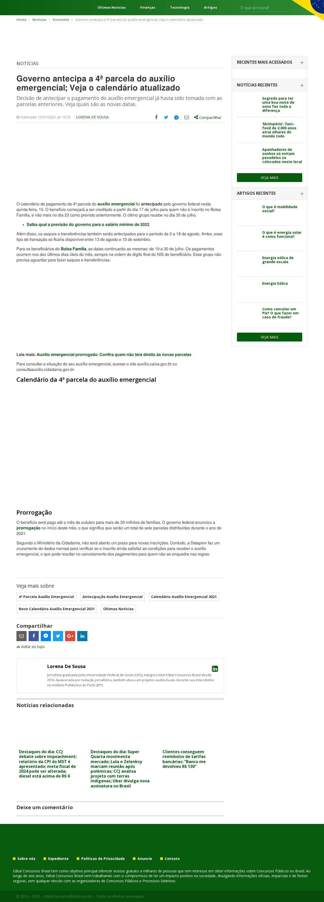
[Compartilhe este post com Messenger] (176, 117)
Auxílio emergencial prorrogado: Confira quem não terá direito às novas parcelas (114, 355)
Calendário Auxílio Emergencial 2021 (184, 596)
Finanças (147, 7)
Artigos (210, 7)
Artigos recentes (256, 193)
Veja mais (269, 177)
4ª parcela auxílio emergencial (46, 596)
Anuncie (144, 858)
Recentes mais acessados (264, 62)
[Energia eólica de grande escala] (247, 264)
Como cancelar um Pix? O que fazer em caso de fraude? (280, 312)
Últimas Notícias (118, 608)
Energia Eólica (275, 283)
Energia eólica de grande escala (278, 259)
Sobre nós (26, 858)
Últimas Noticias (111, 7)
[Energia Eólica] (247, 289)
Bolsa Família (73, 249)
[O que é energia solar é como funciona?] (247, 238)
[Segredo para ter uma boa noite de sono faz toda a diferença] (247, 104)
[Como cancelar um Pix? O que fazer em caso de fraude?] (247, 315)
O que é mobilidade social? (279, 208)
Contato (172, 858)
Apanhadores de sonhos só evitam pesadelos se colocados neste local (282, 155)
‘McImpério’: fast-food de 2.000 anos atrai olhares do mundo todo (279, 129)
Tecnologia (179, 7)
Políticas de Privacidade (103, 858)
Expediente (58, 858)
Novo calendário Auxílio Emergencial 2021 (57, 608)
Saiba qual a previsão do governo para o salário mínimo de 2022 (88, 225)
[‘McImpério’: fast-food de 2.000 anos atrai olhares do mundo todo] (247, 130)
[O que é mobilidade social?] (247, 213)
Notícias (27, 63)
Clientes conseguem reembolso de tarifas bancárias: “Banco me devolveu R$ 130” (184, 759)
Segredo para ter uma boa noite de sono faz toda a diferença (278, 104)
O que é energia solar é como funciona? (281, 234)
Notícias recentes (257, 85)
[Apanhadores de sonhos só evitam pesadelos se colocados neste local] (247, 156)
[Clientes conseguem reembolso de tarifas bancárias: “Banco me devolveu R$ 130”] (192, 743)
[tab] (269, 62)
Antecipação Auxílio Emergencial (113, 596)
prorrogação (28, 528)
